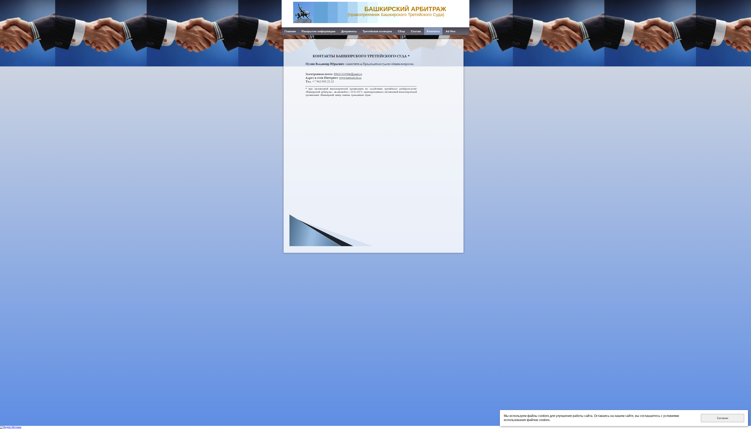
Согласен (722, 418)
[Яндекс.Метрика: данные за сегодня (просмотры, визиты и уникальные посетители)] (10, 427)
